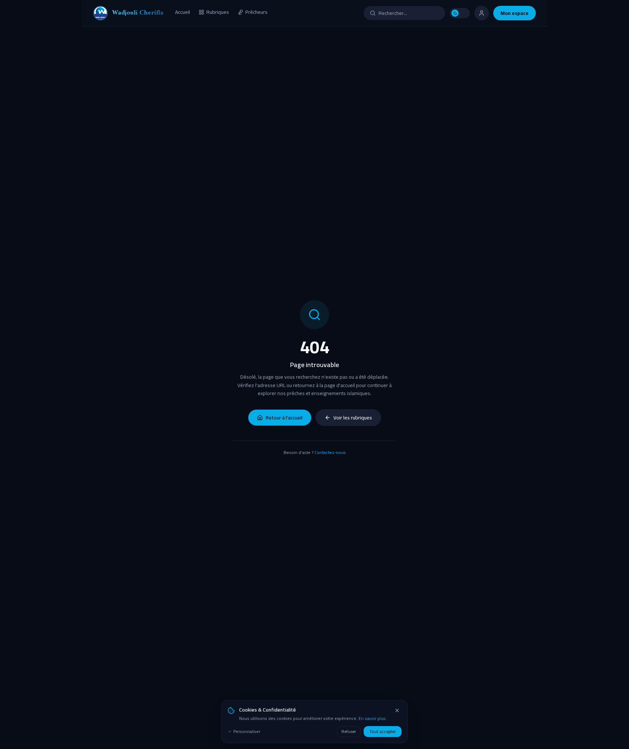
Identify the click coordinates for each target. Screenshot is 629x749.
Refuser (348, 731)
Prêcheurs (256, 12)
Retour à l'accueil (284, 417)
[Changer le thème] (460, 13)
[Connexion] (481, 13)
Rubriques (217, 12)
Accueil (182, 12)
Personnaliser (246, 731)
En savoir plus (372, 718)
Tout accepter (382, 731)
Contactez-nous (330, 452)
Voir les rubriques (352, 417)
